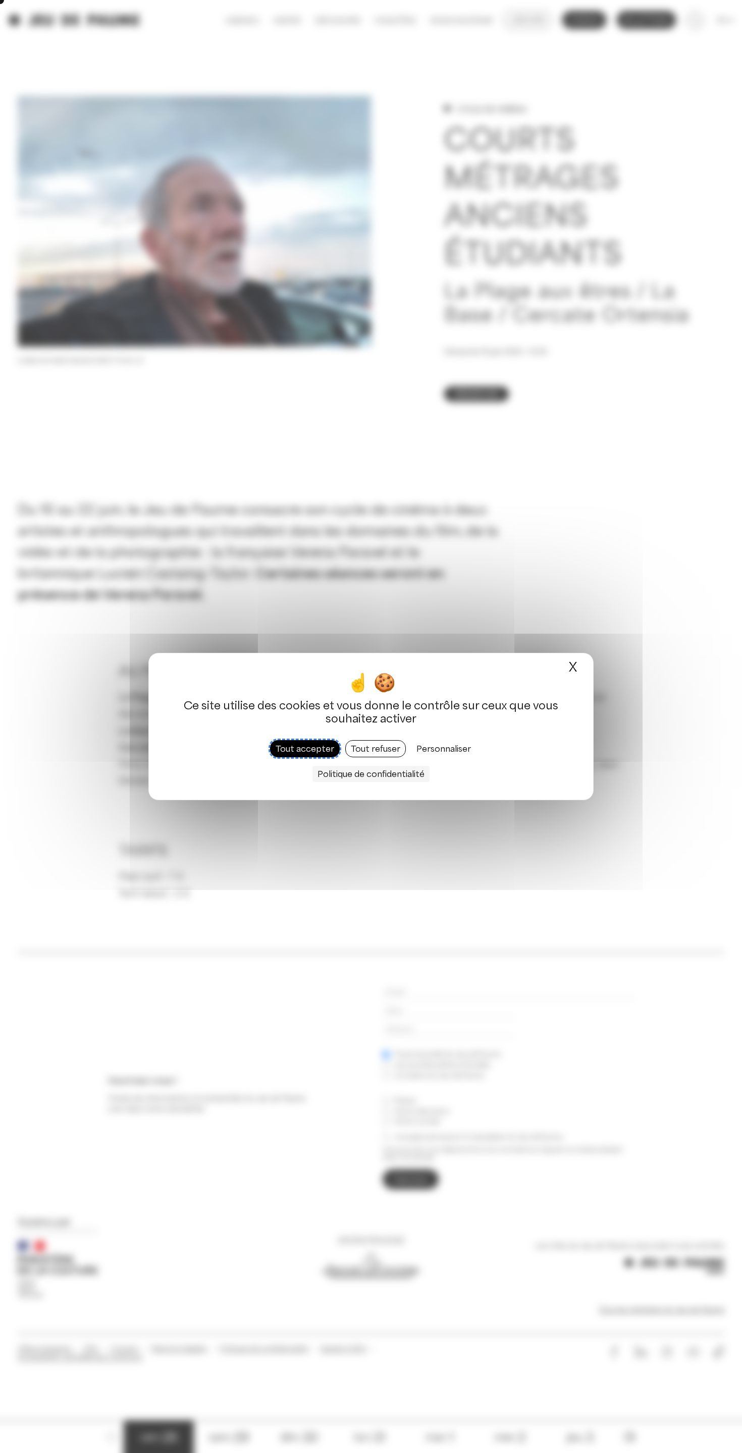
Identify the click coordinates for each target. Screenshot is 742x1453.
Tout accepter (305, 749)
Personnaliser (443, 749)
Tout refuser (375, 749)
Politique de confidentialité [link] (371, 774)
